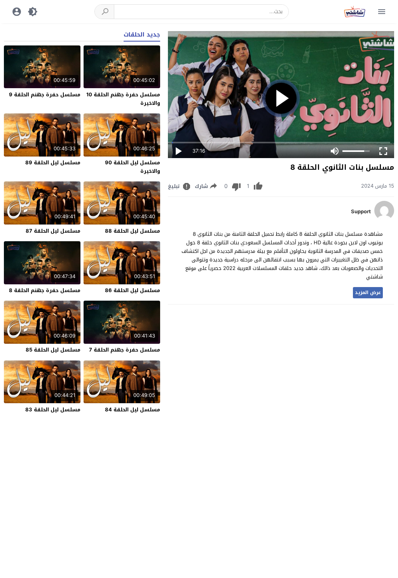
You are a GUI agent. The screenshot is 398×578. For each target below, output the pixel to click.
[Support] (384, 218)
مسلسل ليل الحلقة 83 (52, 409)
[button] (104, 12)
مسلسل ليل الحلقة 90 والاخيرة (132, 167)
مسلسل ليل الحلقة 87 (53, 231)
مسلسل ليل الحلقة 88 (132, 231)
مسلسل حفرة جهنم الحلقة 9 (44, 94)
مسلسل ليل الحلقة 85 (53, 350)
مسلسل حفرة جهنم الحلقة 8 (44, 290)
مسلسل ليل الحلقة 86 (132, 290)
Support (361, 212)
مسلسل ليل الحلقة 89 (52, 162)
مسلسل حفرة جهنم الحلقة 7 (124, 350)
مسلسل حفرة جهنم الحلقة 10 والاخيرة (123, 99)
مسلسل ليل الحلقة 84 (132, 409)
